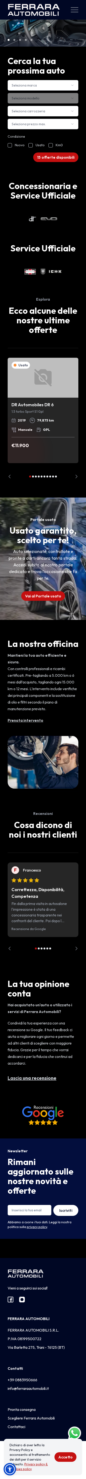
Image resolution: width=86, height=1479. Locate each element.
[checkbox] (10, 145)
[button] (10, 1469)
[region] (43, 418)
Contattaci (16, 1426)
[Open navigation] (74, 10)
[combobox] (43, 85)
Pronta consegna (22, 1409)
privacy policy (37, 1227)
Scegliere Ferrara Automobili (31, 1418)
